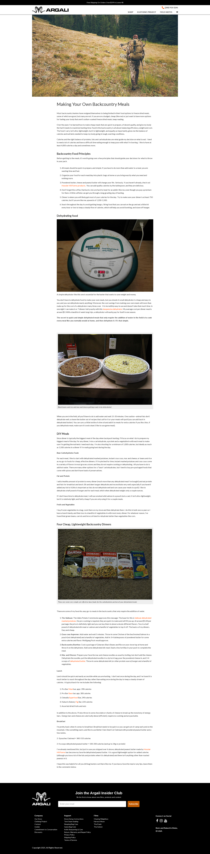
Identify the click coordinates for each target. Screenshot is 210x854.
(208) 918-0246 (171, 7)
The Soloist (98, 827)
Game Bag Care (70, 827)
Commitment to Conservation (46, 829)
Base (70, 693)
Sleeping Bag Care (71, 824)
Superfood (73, 697)
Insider (37, 827)
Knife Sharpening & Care (73, 829)
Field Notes (166, 12)
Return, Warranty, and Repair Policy (77, 832)
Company (39, 815)
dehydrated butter (77, 661)
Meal (70, 689)
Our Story (38, 819)
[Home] (55, 9)
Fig (77, 702)
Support (67, 815)
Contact (38, 824)
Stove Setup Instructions (73, 819)
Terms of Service (70, 840)
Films (96, 815)
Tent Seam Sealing (71, 821)
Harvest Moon (99, 821)
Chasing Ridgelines (101, 819)
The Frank (97, 824)
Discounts (38, 832)
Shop (130, 12)
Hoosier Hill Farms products (73, 185)
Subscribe (133, 804)
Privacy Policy (69, 835)
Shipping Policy (70, 837)
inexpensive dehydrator (112, 309)
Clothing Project (146, 12)
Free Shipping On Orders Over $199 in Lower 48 (105, 2)
